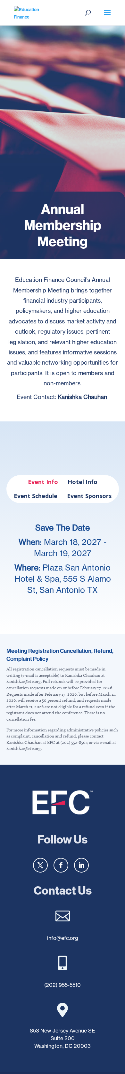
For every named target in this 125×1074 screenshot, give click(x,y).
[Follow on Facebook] (61, 865)
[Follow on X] (40, 865)
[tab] (43, 482)
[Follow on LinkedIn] (81, 865)
